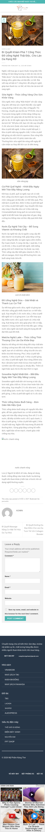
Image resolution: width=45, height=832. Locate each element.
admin (29, 65)
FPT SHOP (10, 742)
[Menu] (3, 8)
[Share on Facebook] (16, 490)
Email (7, 587)
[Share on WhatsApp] (12, 490)
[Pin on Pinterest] (29, 490)
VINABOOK (10, 670)
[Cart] (42, 7)
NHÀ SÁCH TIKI (12, 675)
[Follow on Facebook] (18, 767)
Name (7, 576)
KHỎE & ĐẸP (6, 49)
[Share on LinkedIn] (33, 490)
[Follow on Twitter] (24, 767)
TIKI (6, 699)
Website (8, 598)
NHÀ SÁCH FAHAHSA (15, 684)
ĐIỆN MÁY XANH (12, 732)
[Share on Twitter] (20, 490)
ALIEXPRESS (11, 713)
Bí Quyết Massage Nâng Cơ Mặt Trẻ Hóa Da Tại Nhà (11, 530)
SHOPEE (8, 708)
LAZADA (8, 703)
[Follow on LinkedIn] (27, 767)
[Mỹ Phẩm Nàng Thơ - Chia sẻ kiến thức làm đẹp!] (22, 7)
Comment (9, 556)
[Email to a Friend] (25, 490)
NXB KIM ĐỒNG (12, 680)
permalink (5, 501)
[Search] (38, 7)
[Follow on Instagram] (21, 767)
